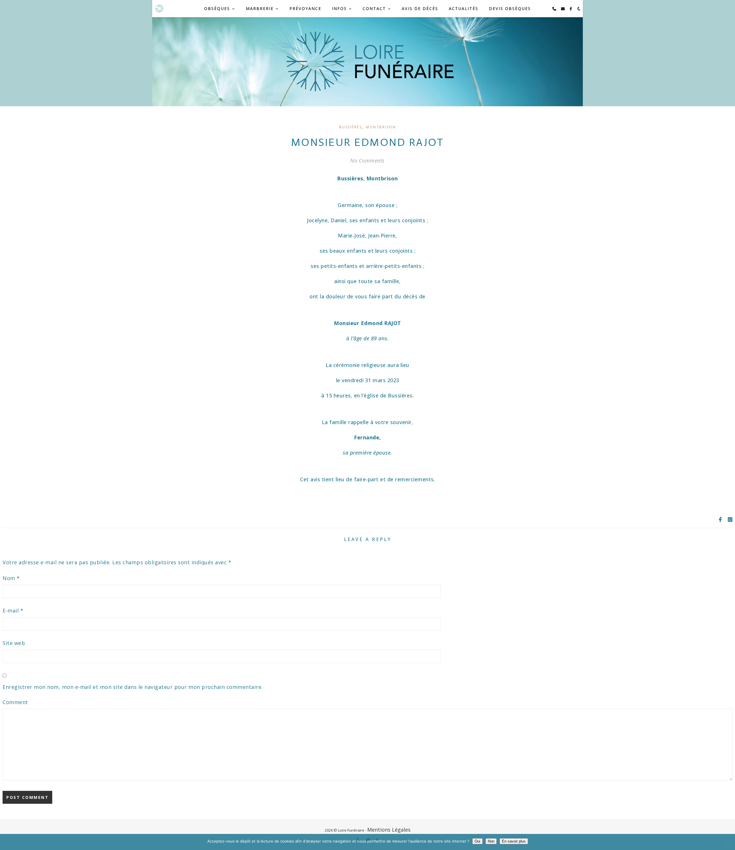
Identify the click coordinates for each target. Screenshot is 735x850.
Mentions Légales (389, 829)
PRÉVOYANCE (305, 8)
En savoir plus (514, 841)
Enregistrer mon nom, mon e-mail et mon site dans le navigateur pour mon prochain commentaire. (133, 686)
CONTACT (374, 8)
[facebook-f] (571, 8)
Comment (15, 702)
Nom (11, 578)
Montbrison (381, 127)
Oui (477, 841)
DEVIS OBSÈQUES (510, 8)
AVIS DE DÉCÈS (420, 8)
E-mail (13, 610)
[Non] (728, 842)
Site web (14, 643)
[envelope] (563, 8)
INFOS (339, 8)
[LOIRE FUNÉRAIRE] (159, 9)
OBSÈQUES (217, 8)
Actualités (463, 8)
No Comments (367, 160)
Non (491, 841)
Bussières (350, 127)
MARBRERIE (260, 8)
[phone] (554, 8)
